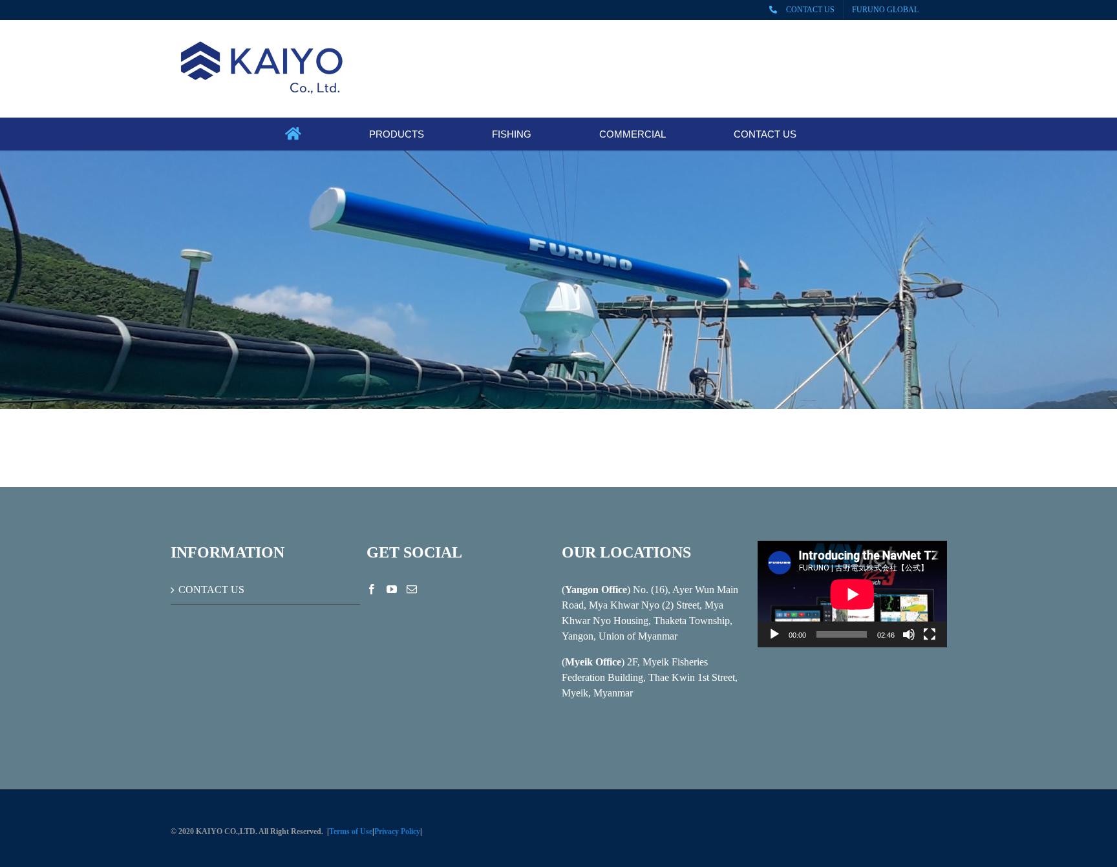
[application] (852, 594)
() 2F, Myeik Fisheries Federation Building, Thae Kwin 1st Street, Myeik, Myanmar (650, 677)
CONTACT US (211, 589)
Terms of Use (350, 831)
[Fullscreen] (929, 634)
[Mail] (412, 589)
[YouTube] (392, 589)
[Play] (774, 634)
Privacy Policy (397, 831)
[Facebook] (372, 589)
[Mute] (908, 634)
